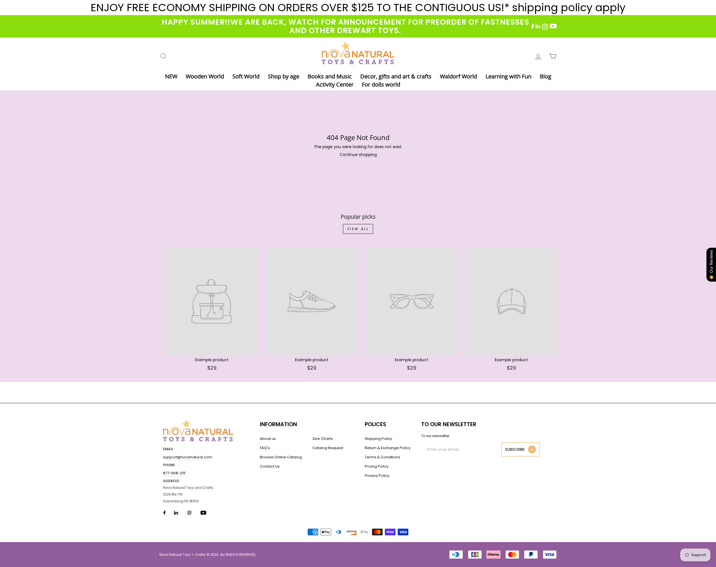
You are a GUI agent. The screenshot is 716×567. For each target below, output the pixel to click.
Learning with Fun (508, 76)
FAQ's (265, 448)
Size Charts (322, 438)
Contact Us (270, 466)
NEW (171, 76)
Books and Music (330, 76)
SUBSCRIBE (515, 449)
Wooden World (205, 76)
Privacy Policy (377, 475)
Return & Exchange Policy (387, 448)
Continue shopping (358, 154)
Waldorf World (458, 76)
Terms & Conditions (382, 457)
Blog (545, 76)
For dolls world (381, 84)
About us (268, 438)
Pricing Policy (376, 466)
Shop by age (283, 76)
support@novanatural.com (187, 457)
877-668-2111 (174, 473)
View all (358, 229)
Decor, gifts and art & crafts (396, 76)
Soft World (246, 76)
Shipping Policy (378, 438)
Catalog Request (327, 448)
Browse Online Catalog (281, 457)
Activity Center (335, 84)
